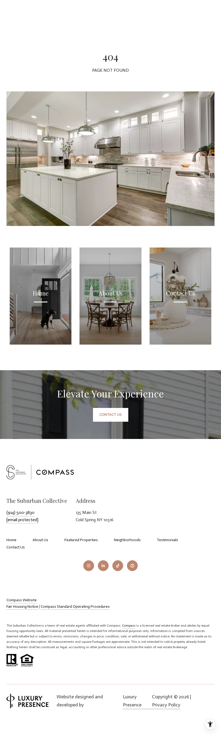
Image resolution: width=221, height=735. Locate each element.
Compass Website (21, 600)
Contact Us (15, 547)
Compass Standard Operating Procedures (75, 606)
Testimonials (167, 540)
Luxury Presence (132, 701)
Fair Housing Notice (22, 606)
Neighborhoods (127, 540)
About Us (40, 540)
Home (11, 540)
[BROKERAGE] (132, 565)
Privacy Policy (166, 705)
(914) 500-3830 (20, 512)
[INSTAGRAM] (88, 565)
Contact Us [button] (110, 414)
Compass (129, 625)
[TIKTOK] (117, 565)
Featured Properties (81, 540)
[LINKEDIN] (103, 565)
